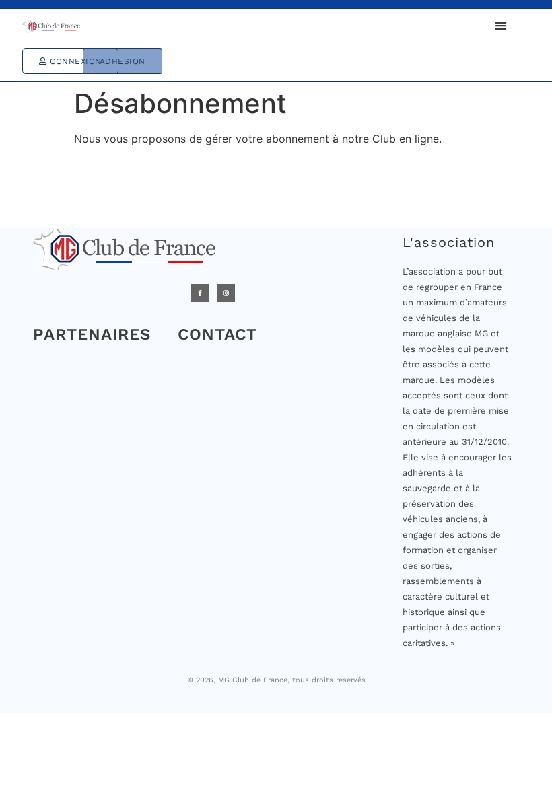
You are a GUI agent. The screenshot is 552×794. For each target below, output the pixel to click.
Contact (217, 334)
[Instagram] (226, 293)
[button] (500, 25)
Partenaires (92, 334)
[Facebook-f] (200, 293)
